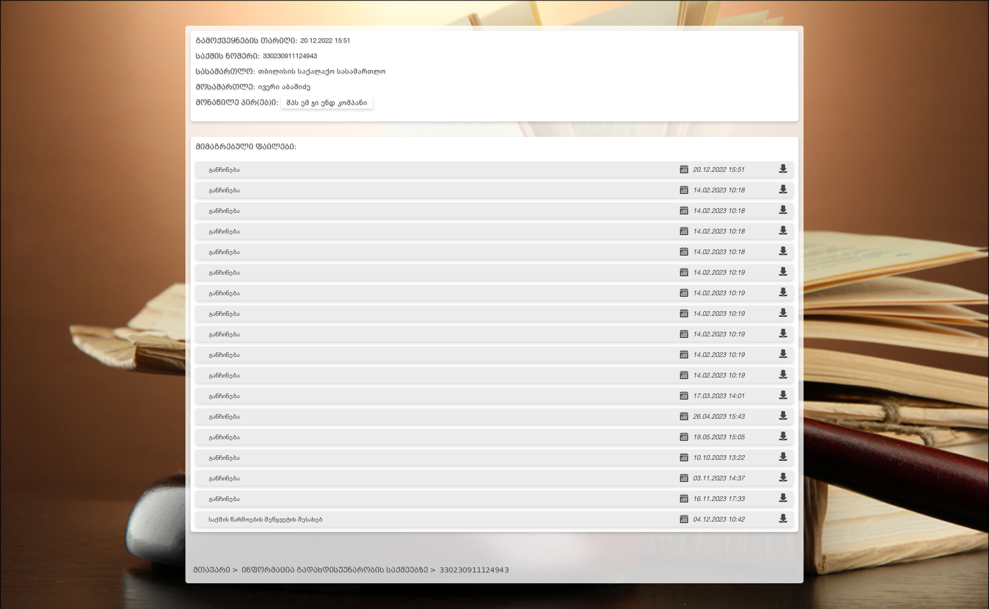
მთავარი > (215, 570)
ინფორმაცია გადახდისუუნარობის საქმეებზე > (339, 570)
